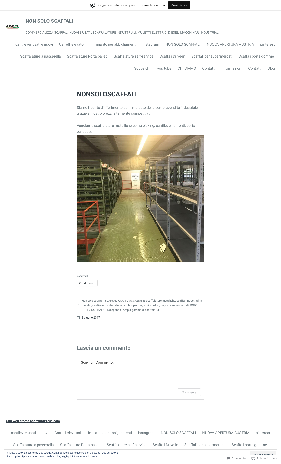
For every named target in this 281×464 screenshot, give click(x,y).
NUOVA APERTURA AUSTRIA (230, 44)
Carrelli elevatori (72, 44)
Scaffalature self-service (133, 56)
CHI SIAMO (187, 68)
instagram (151, 44)
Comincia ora (179, 5)
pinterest (267, 44)
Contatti (208, 68)
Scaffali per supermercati (211, 56)
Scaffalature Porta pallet (87, 56)
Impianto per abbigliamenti (114, 44)
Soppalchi (142, 68)
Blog (271, 68)
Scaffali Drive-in (172, 56)
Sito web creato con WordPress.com (33, 421)
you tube (164, 68)
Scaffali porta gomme (257, 56)
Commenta (189, 392)
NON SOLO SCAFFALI (49, 21)
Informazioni (232, 68)
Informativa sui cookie (84, 456)
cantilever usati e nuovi (34, 44)
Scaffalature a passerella (40, 56)
